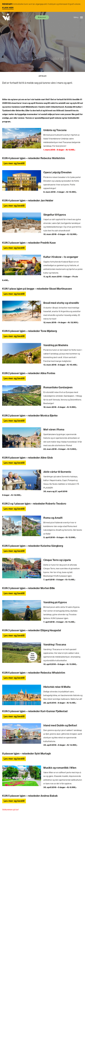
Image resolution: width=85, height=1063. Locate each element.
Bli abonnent (42, 17)
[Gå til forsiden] (6, 17)
